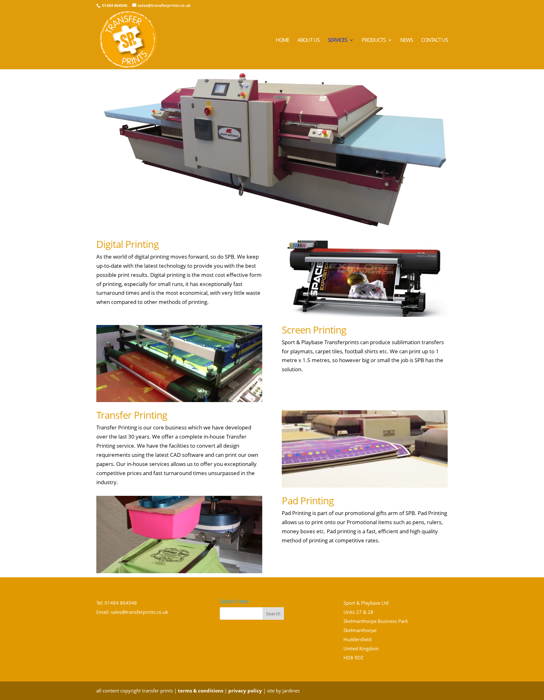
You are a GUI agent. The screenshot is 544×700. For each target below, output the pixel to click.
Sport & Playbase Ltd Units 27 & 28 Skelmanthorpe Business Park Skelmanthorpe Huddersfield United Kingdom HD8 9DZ (375, 630)
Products (374, 40)
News (406, 40)
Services (337, 40)
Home (282, 40)
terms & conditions (200, 690)
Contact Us (434, 40)
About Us (309, 40)
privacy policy (245, 690)
